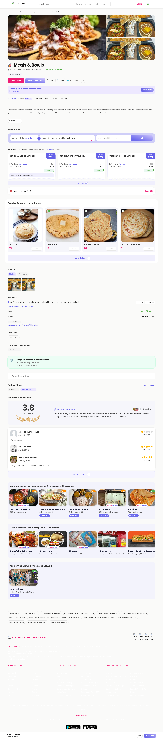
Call (139, 736)
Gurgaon (35, 673)
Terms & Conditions (77, 705)
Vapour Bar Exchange (115, 686)
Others (122, 719)
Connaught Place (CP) (90, 692)
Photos (12, 274)
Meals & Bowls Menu (16, 622)
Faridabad (36, 679)
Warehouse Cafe (137, 683)
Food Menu (23, 274)
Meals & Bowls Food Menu (37, 622)
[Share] (83, 80)
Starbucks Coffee (113, 689)
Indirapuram (34, 12)
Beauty (38, 646)
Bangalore (12, 676)
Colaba (84, 689)
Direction (151, 302)
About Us (25, 705)
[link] (25, 229)
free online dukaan (36, 637)
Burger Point (135, 676)
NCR (33, 683)
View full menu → (148, 385)
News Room (15, 705)
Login (139, 4)
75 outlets (49, 150)
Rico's (132, 692)
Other (105, 646)
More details (23, 164)
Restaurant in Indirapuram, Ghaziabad (23, 613)
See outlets (147, 90)
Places (97, 705)
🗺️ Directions (72, 80)
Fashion (47, 646)
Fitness (66, 646)
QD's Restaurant (113, 695)
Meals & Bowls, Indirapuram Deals (134, 613)
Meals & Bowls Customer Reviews (95, 618)
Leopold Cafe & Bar (138, 689)
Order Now (16, 80)
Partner (105, 705)
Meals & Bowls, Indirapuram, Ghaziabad (43, 618)
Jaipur (10, 683)
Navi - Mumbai (14, 689)
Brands (113, 705)
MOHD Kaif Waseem (28, 457)
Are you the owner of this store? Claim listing (23, 325)
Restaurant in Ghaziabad (51, 613)
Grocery (57, 646)
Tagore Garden (87, 695)
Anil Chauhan (24, 446)
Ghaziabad (24, 12)
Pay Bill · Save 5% (35, 80)
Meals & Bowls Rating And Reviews (123, 618)
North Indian (13, 337)
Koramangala (62, 673)
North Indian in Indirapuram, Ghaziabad (79, 613)
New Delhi (12, 673)
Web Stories (81, 709)
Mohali (10, 686)
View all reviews (80, 474)
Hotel (85, 646)
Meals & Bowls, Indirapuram (108, 613)
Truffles (109, 673)
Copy (141, 302)
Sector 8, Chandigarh (66, 683)
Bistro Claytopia (136, 673)
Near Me (50, 705)
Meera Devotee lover (28, 431)
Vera (140, 705)
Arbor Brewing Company (116, 676)
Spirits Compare (61, 705)
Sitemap (90, 705)
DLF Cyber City (63, 679)
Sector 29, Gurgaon (89, 676)
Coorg (34, 692)
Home (10, 12)
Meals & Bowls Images (59, 622)
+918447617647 (148, 316)
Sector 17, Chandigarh (90, 683)
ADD (50, 170)
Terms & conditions (20, 376)
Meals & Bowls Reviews (70, 618)
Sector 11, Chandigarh (65, 686)
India (16, 12)
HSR (58, 676)
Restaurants (27, 646)
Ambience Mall (87, 679)
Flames (133, 679)
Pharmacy (95, 646)
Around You (34, 705)
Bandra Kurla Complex (66, 689)
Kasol (10, 695)
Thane (34, 689)
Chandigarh (37, 676)
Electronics (76, 646)
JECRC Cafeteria (137, 686)
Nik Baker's (110, 679)
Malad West (62, 692)
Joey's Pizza (111, 692)
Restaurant (46, 12)
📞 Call (50, 80)
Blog (43, 705)
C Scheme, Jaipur (88, 686)
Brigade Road (86, 673)
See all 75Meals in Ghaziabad (21, 306)
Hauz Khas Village (64, 695)
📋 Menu (60, 80)
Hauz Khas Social (137, 695)
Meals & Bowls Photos (17, 618)
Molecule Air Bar (112, 683)
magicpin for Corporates (127, 705)
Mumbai (35, 686)
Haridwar (35, 695)
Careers (149, 705)
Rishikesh (11, 692)
